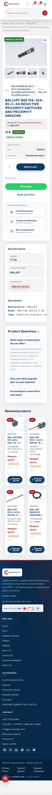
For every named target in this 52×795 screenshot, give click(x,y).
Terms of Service (21, 769)
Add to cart (30, 167)
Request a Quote (10, 635)
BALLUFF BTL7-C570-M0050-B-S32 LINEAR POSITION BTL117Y (37, 444)
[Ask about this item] (5, 778)
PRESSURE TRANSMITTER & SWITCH (19, 704)
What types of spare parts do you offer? (25, 341)
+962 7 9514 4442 (10, 719)
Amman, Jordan (9, 596)
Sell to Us (6, 665)
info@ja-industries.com (13, 729)
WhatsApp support (11, 734)
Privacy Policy (5, 769)
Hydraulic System (10, 694)
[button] (44, 40)
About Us (6, 650)
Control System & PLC (13, 680)
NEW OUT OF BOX (20, 287)
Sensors (21, 23)
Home (5, 23)
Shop (12, 23)
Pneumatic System (11, 689)
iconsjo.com (18, 776)
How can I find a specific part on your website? (23, 380)
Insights (6, 645)
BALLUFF (31, 23)
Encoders (7, 699)
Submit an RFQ (9, 744)
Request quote (16, 479)
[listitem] (4, 750)
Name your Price (26, 194)
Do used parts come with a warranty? (25, 393)
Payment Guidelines (11, 660)
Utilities (5, 640)
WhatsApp (25, 186)
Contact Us (7, 655)
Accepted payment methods (16, 602)
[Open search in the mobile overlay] (26, 13)
